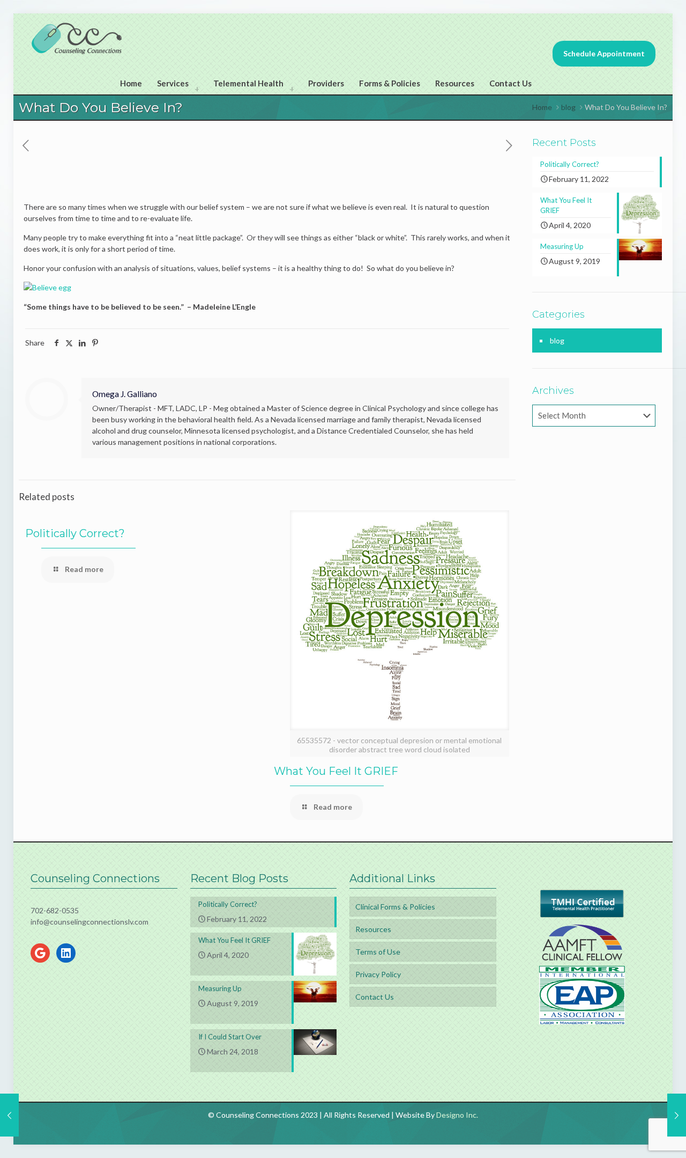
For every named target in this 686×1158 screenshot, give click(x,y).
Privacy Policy (378, 974)
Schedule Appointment (604, 53)
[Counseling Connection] (77, 37)
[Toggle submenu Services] (196, 88)
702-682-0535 (55, 910)
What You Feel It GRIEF (336, 771)
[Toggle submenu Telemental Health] (291, 88)
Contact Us (374, 996)
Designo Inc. (457, 1114)
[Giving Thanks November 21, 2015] (676, 1115)
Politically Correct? (75, 533)
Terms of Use (377, 951)
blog (568, 107)
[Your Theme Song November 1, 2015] (9, 1115)
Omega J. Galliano (124, 394)
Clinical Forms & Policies (395, 906)
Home (542, 107)
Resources (373, 929)
